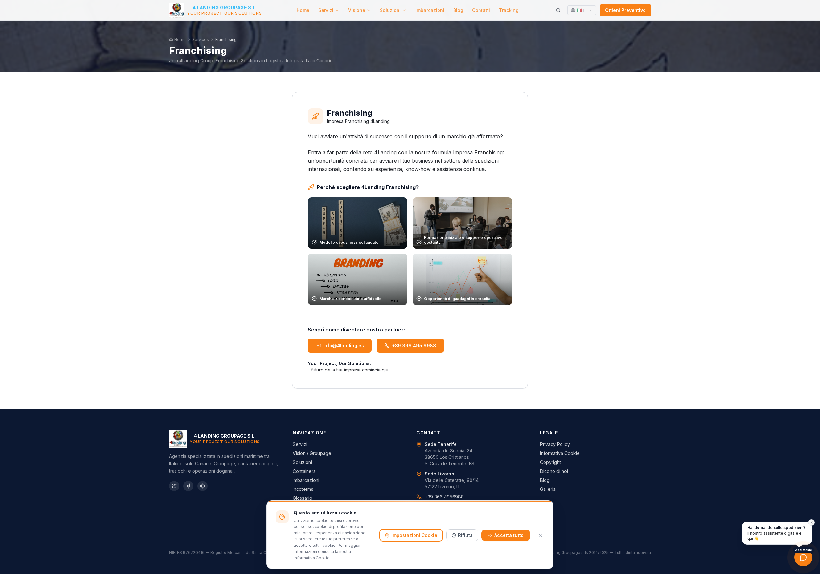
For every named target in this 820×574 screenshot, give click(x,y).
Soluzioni (390, 10)
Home (303, 10)
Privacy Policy (555, 444)
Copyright (550, 462)
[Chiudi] (540, 535)
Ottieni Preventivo (625, 10)
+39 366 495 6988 (414, 345)
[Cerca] (558, 10)
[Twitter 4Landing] (174, 486)
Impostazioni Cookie (414, 535)
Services (200, 39)
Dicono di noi (554, 471)
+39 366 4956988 (444, 496)
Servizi (325, 10)
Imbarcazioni (429, 10)
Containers (304, 471)
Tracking (509, 10)
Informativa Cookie (560, 453)
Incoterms (303, 489)
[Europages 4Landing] (202, 486)
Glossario (302, 498)
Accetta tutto (509, 535)
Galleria (548, 489)
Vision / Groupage (312, 453)
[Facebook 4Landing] (188, 486)
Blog (458, 10)
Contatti (481, 10)
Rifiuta (465, 535)
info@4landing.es (343, 345)
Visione (356, 10)
